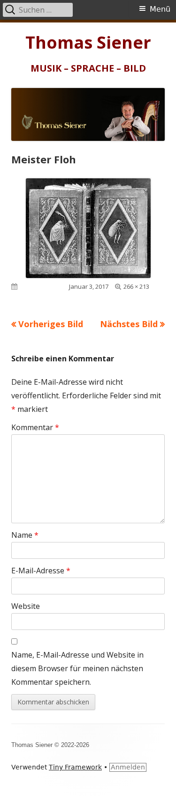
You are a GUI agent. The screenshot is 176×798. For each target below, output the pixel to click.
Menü (160, 9)
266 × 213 (136, 286)
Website (25, 606)
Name (24, 535)
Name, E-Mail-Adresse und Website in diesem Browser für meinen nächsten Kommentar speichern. (77, 668)
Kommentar (35, 427)
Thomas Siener (88, 42)
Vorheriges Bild (50, 323)
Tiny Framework (75, 767)
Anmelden (128, 767)
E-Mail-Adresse (40, 570)
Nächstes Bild (129, 323)
